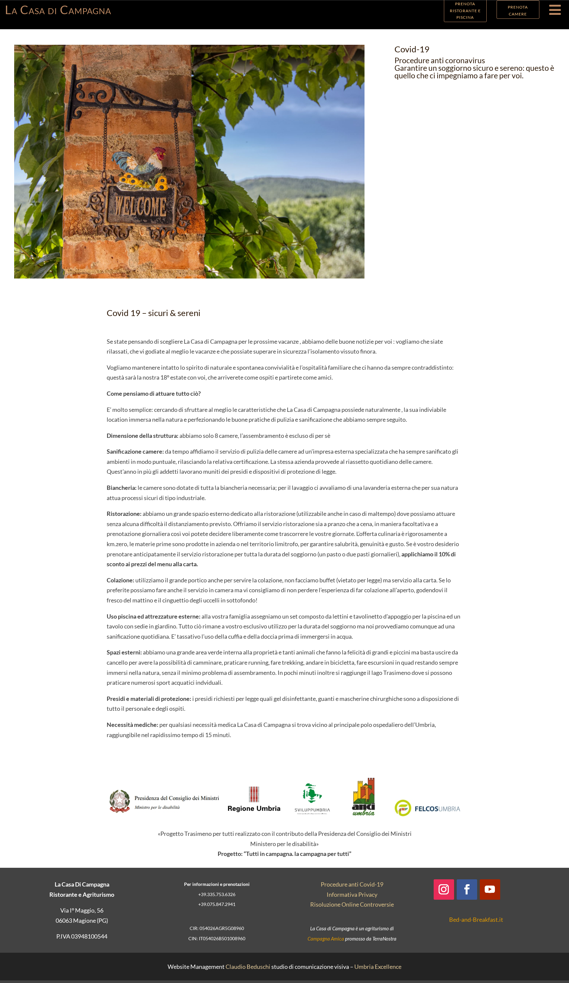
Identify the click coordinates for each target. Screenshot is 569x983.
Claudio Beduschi (248, 966)
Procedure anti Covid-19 (352, 884)
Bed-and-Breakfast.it (476, 919)
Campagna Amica (326, 939)
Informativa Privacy (352, 894)
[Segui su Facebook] (467, 889)
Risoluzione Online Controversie (352, 904)
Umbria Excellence (377, 966)
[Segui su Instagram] (444, 889)
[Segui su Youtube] (490, 889)
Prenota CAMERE (518, 10)
